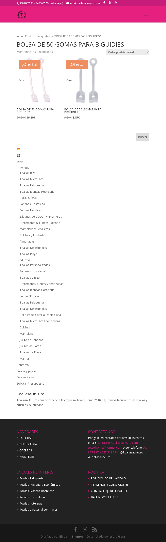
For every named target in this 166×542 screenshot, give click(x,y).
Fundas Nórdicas (31, 210)
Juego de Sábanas (31, 340)
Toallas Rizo (28, 173)
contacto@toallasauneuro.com (117, 443)
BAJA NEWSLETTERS (104, 497)
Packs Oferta (28, 198)
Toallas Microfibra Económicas (40, 321)
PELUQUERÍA (28, 444)
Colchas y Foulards (32, 235)
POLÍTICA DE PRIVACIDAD (108, 478)
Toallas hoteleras (30, 503)
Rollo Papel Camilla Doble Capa (40, 315)
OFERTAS (25, 450)
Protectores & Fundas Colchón (40, 223)
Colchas (25, 327)
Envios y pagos (26, 371)
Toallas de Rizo (30, 277)
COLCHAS (25, 438)
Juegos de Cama (30, 346)
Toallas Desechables (33, 248)
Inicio (20, 36)
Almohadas (27, 241)
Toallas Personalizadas (35, 265)
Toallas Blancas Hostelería (37, 191)
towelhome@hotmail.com (105, 447)
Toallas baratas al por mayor (38, 509)
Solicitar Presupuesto (30, 383)
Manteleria (27, 334)
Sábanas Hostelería (32, 204)
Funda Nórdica (29, 296)
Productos (23, 260)
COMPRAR (24, 168)
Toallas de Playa (30, 352)
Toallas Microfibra (31, 179)
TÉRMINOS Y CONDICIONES (110, 484)
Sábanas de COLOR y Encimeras (41, 216)
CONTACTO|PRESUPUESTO (109, 491)
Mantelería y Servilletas (35, 229)
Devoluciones (25, 377)
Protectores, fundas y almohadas (41, 284)
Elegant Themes (71, 536)
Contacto (23, 365)
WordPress (118, 536)
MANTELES (26, 457)
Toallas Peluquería (32, 185)
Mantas (25, 358)
